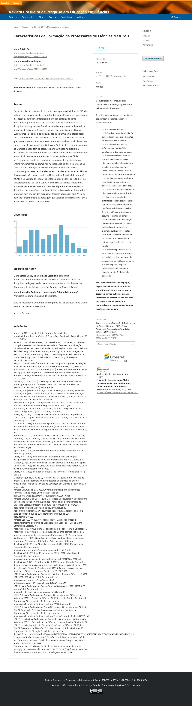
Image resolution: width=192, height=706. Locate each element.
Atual (41, 17)
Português (147, 44)
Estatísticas (66, 17)
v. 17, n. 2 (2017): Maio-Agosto (45, 27)
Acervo (52, 17)
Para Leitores (148, 76)
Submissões (28, 17)
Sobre (12, 17)
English (146, 35)
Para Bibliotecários (150, 85)
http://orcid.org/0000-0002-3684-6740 (30, 56)
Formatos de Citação (107, 344)
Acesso (16, 3)
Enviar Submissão (153, 58)
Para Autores (148, 81)
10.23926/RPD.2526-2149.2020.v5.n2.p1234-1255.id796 (124, 392)
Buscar (177, 17)
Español (146, 40)
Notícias (80, 17)
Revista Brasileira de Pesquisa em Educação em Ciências (59, 11)
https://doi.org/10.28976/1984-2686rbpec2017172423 (46, 78)
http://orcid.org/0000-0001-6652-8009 (30, 69)
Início (16, 27)
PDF (102, 48)
